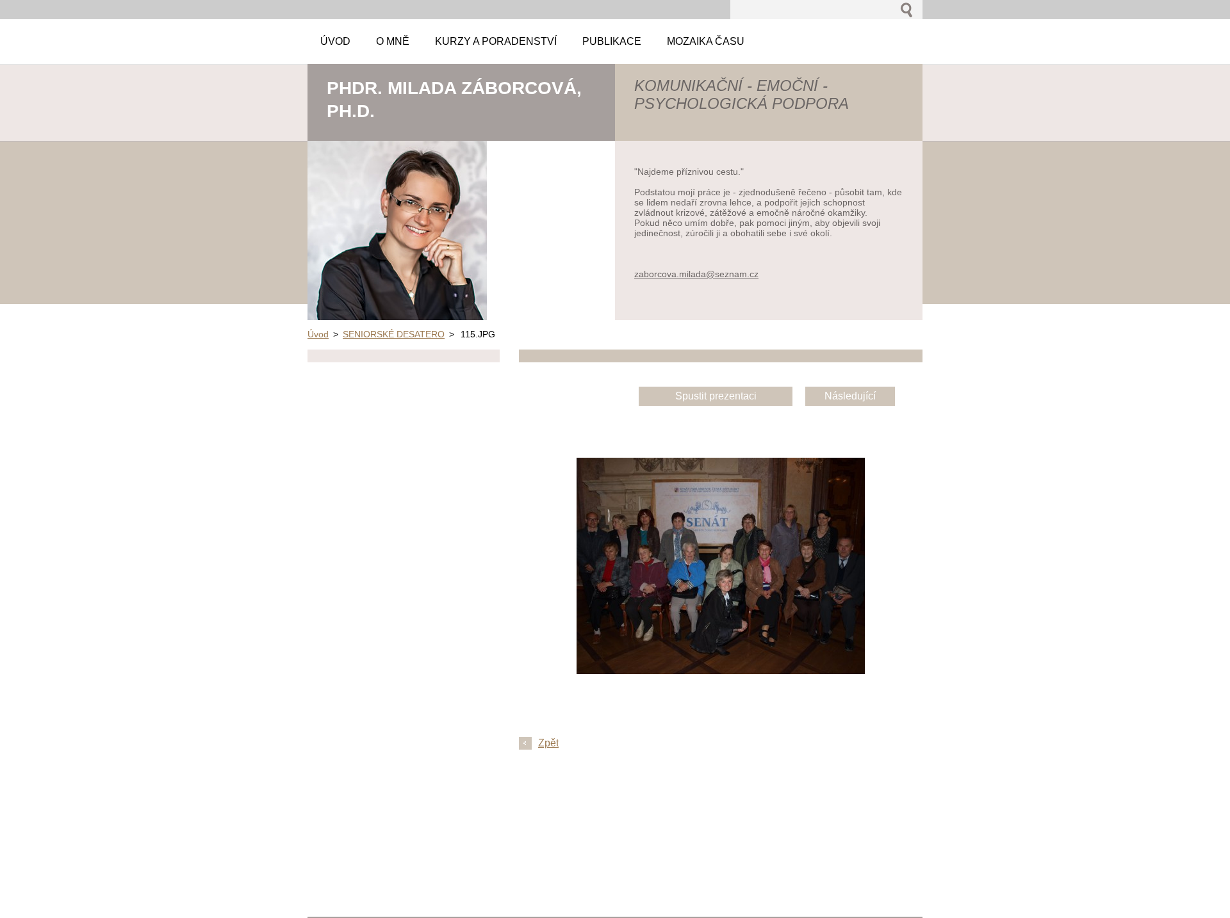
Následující (850, 396)
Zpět (548, 742)
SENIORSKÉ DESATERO (394, 334)
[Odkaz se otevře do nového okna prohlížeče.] (721, 670)
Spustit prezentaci (716, 396)
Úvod (318, 334)
